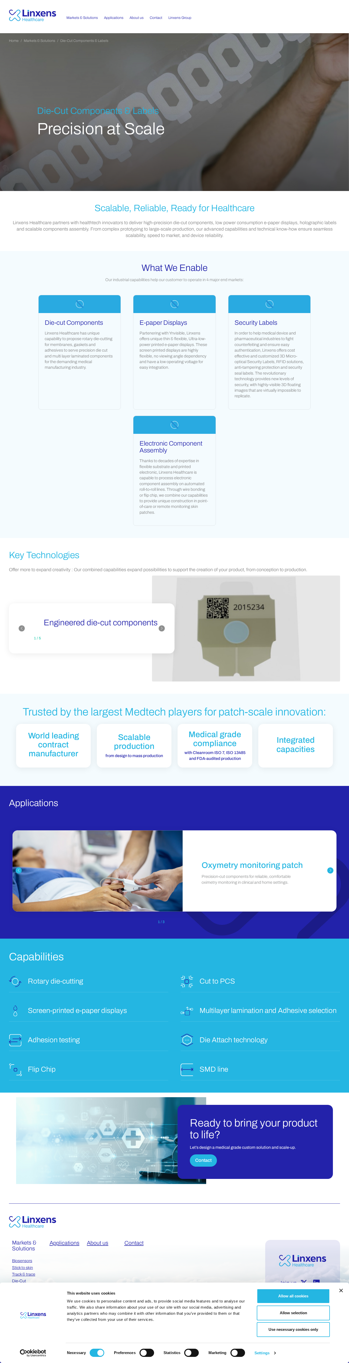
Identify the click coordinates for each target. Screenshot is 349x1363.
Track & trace (23, 1274)
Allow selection (293, 1313)
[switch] (146, 1353)
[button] (22, 628)
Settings (262, 1353)
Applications (64, 1243)
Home (14, 41)
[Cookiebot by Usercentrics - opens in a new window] (33, 1353)
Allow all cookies (293, 1296)
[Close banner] (341, 1290)
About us (97, 1243)
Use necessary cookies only (293, 1329)
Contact (203, 1160)
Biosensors (22, 1261)
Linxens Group (179, 18)
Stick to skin (22, 1267)
